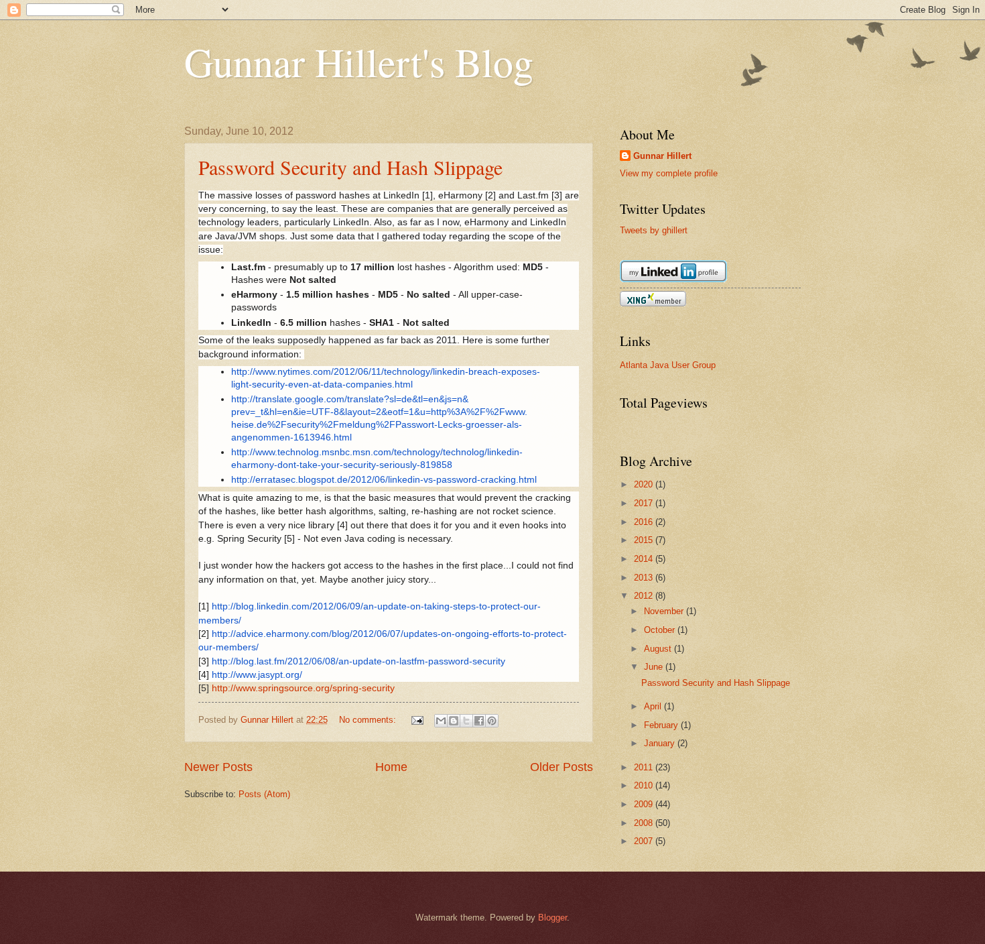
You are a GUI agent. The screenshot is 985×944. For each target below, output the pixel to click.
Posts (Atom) (264, 794)
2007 (644, 841)
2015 (644, 540)
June (654, 667)
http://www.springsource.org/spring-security (303, 688)
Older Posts (561, 767)
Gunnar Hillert (662, 156)
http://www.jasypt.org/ (257, 675)
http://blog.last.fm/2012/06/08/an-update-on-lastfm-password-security (358, 661)
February (662, 725)
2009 (644, 804)
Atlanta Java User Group (668, 365)
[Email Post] (416, 720)
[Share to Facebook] (479, 720)
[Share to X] (466, 720)
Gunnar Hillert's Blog (358, 61)
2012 (644, 596)
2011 (644, 767)
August (659, 649)
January (660, 743)
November (665, 611)
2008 (644, 823)
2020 (644, 484)
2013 (644, 578)
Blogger (552, 917)
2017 (644, 503)
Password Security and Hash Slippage (350, 167)
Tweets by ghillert (653, 230)
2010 (644, 785)
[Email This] (441, 720)
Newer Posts (218, 767)
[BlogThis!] (453, 720)
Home (391, 767)
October (660, 630)
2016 (644, 522)
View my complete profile (669, 173)
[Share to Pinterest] (492, 720)
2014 (644, 559)
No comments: (369, 720)
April (654, 706)
